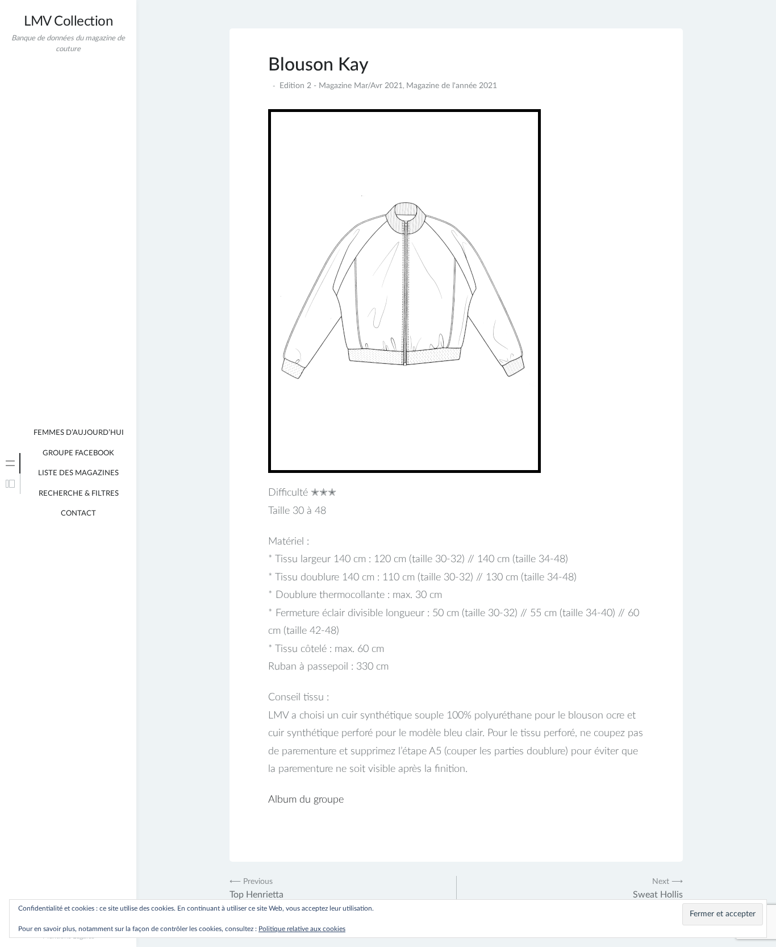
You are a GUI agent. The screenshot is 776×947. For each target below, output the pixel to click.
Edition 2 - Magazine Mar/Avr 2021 (341, 86)
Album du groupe (306, 800)
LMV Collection (68, 21)
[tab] (10, 463)
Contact (78, 513)
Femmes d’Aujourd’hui (79, 433)
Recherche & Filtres (79, 493)
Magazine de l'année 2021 (451, 86)
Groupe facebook (78, 453)
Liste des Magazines (78, 473)
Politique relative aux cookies (301, 928)
